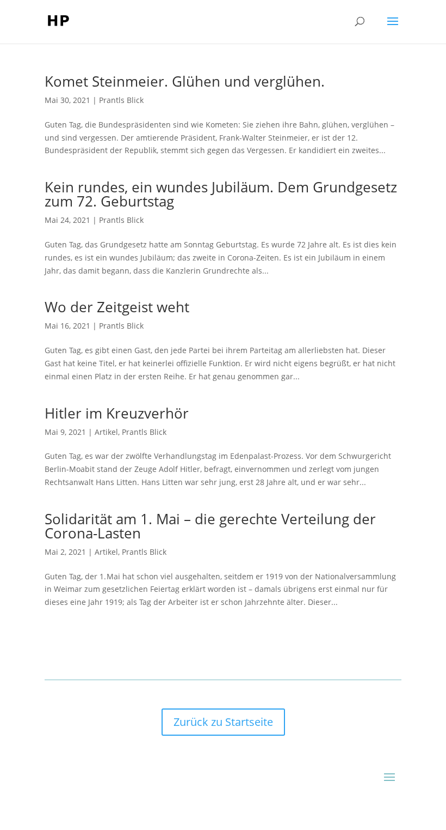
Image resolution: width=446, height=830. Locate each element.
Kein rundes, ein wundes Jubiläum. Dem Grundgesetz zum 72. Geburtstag (221, 194)
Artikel (106, 432)
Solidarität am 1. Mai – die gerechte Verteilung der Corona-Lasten (210, 526)
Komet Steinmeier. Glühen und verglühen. (185, 81)
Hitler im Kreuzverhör (117, 413)
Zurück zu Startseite (223, 721)
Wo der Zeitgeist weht (117, 307)
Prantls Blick (121, 100)
